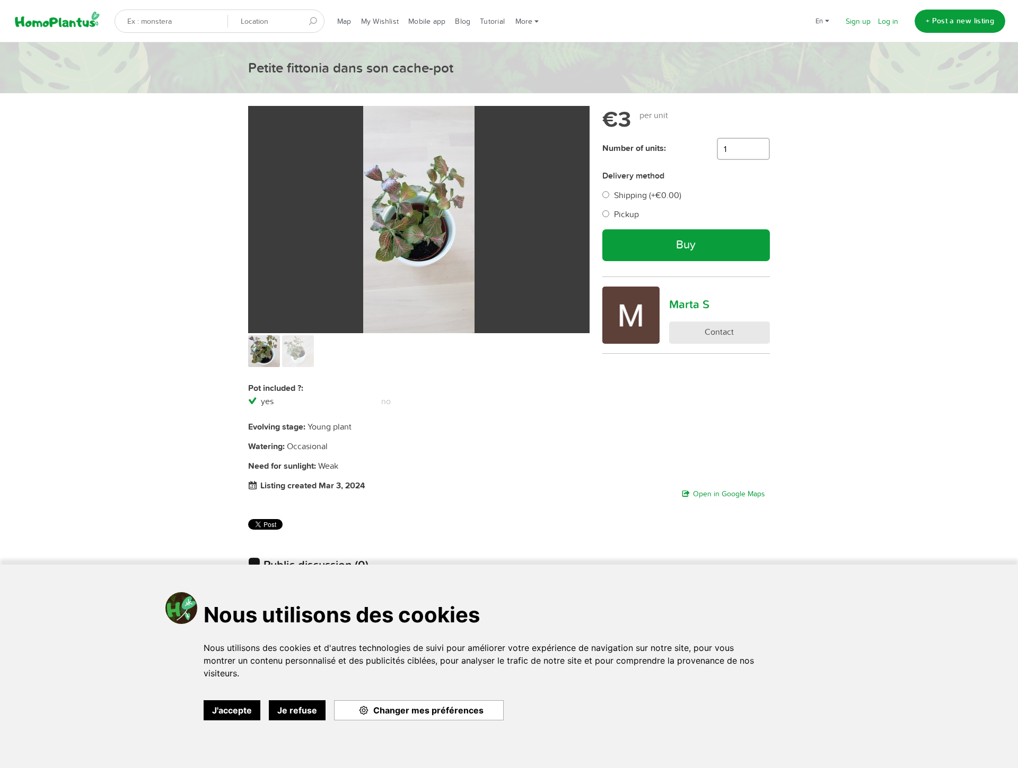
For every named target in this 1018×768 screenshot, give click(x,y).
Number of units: (634, 148)
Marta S (689, 304)
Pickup (626, 214)
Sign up (858, 21)
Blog (462, 21)
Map (344, 21)
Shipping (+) (647, 195)
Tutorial (492, 21)
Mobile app (426, 21)
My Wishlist (380, 21)
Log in (888, 21)
